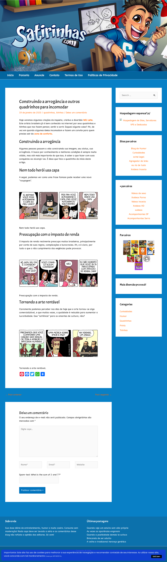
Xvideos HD (138, 206)
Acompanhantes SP (138, 214)
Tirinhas (124, 330)
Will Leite (88, 120)
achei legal (138, 157)
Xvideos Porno (139, 197)
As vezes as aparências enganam (103, 531)
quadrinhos (49, 112)
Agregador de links (138, 161)
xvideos (138, 210)
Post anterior (13, 394)
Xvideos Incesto (139, 169)
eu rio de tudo (139, 165)
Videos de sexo (138, 193)
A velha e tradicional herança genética (106, 541)
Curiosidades (139, 152)
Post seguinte (103, 394)
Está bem (156, 556)
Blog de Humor (138, 148)
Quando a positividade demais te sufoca (107, 535)
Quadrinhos (125, 321)
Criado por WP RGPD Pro (54, 556)
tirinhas (60, 112)
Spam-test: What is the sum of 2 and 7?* (40, 474)
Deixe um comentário (76, 112)
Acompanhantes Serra (138, 218)
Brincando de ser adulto (99, 538)
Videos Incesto (139, 201)
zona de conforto (43, 134)
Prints (123, 325)
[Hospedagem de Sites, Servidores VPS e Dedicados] (139, 122)
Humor (123, 316)
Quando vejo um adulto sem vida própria (107, 528)
